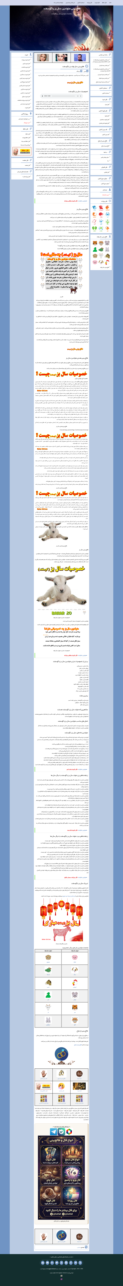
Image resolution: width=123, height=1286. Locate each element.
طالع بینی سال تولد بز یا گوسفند (73, 66)
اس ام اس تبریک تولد (104, 78)
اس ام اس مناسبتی (70, 2)
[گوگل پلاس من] (52, 1263)
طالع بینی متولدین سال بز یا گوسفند (62, 8)
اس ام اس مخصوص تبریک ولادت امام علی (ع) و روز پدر (101, 70)
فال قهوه (107, 116)
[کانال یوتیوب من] (47, 1263)
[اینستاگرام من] (66, 1263)
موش (74, 999)
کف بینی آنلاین (105, 134)
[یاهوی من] (80, 1263)
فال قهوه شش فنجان (104, 123)
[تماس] (61, 1263)
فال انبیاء (107, 104)
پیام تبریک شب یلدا (25, 145)
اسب (48, 987)
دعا (108, 161)
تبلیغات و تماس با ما (58, 2)
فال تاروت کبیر (26, 63)
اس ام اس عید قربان (104, 65)
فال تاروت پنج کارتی (25, 82)
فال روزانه (89, 2)
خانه (110, 2)
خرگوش (48, 1024)
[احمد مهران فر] (80, 58)
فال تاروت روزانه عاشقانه (24, 100)
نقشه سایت (52, 1272)
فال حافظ (104, 2)
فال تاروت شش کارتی (24, 85)
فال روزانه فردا (26, 176)
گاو (75, 1024)
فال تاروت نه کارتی (25, 89)
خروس (74, 987)
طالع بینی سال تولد (104, 267)
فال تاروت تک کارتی (25, 71)
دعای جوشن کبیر (105, 157)
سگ (75, 974)
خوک (75, 962)
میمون (48, 962)
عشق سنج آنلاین (105, 183)
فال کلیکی (106, 172)
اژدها (48, 974)
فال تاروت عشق (26, 96)
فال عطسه (27, 165)
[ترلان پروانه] (61, 58)
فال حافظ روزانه (26, 137)
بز (48, 1012)
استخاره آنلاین (80, 2)
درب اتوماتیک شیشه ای (24, 119)
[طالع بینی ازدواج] (61, 1054)
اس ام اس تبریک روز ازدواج (102, 81)
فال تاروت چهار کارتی (25, 78)
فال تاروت (97, 2)
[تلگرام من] (75, 1263)
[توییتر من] (57, 1263)
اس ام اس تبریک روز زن (103, 74)
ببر (75, 1012)
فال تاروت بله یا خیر (25, 104)
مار (48, 999)
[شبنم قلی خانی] (43, 58)
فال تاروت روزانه (26, 60)
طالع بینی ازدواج (105, 146)
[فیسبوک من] (71, 1263)
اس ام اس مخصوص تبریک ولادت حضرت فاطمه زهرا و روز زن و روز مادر (101, 61)
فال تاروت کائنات (26, 67)
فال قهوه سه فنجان (104, 119)
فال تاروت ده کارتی (25, 93)
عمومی (78, 1247)
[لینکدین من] (43, 1263)
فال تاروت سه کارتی (25, 74)
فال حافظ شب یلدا (25, 141)
